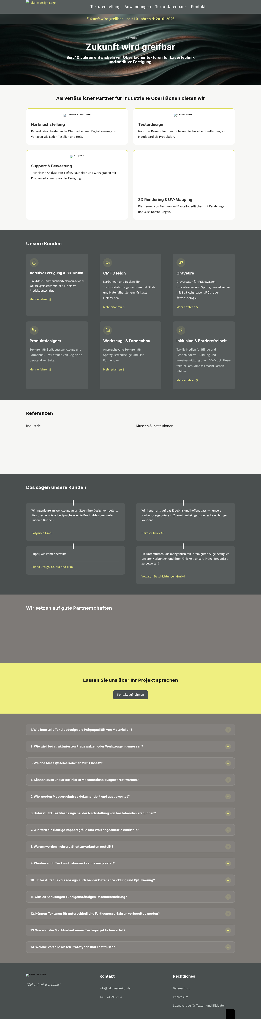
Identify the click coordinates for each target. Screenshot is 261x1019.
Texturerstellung (105, 7)
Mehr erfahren (39, 299)
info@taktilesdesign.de (115, 988)
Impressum (180, 997)
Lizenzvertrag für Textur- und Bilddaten (199, 1005)
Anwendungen (138, 7)
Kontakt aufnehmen (130, 694)
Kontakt (198, 7)
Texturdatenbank (171, 7)
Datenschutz (181, 988)
